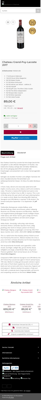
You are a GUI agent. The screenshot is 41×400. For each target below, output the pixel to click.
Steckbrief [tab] (21, 153)
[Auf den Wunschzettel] (13, 22)
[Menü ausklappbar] (3, 1)
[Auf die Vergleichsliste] (8, 22)
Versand (20, 108)
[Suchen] (38, 11)
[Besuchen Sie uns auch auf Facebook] (4, 386)
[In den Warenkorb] (2, 16)
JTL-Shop (11, 397)
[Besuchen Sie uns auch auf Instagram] (9, 386)
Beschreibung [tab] (7, 153)
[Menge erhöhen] (35, 126)
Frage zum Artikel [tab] (8, 157)
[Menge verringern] (6, 126)
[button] (20, 347)
